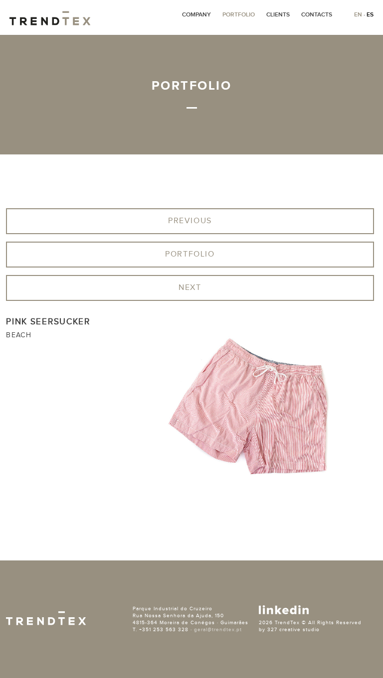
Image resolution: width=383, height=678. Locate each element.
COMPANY (196, 14)
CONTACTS (316, 14)
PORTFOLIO (238, 14)
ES (370, 14)
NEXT (190, 287)
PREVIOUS (190, 221)
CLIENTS (278, 14)
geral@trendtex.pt (218, 630)
